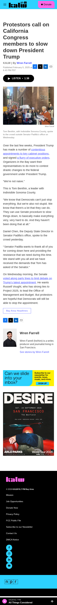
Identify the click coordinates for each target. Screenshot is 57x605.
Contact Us (11, 533)
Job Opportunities (14, 501)
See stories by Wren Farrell (34, 352)
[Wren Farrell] (10, 338)
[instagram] (9, 554)
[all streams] (53, 601)
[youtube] (9, 566)
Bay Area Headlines (17, 310)
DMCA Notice (12, 540)
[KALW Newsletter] (28, 378)
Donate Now (12, 508)
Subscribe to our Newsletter (19, 527)
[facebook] (9, 548)
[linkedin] (9, 560)
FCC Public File (13, 520)
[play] (5, 601)
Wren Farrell (24, 63)
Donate (48, 4)
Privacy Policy (12, 514)
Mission (9, 495)
